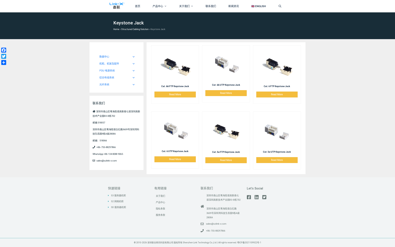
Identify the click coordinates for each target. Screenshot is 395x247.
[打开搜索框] (280, 6)
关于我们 (184, 6)
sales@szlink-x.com (216, 223)
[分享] (4, 62)
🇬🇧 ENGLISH (258, 6)
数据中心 (104, 56)
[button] (175, 94)
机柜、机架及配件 (109, 63)
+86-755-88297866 (215, 230)
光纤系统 (104, 84)
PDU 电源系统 (107, 70)
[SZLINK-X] (116, 5)
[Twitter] (4, 56)
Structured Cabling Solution (135, 29)
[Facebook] (4, 50)
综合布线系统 (106, 77)
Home (116, 29)
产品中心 (158, 6)
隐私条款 (160, 208)
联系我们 (211, 6)
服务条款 (160, 215)
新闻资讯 (233, 6)
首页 (137, 6)
